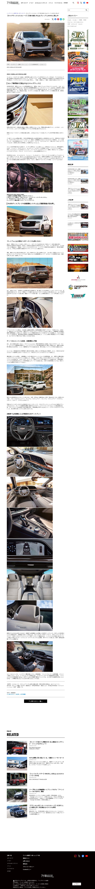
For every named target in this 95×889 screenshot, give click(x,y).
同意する (77, 884)
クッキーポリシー (22, 884)
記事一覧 (16, 13)
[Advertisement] (35, 715)
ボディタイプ (22, 13)
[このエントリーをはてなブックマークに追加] (61, 19)
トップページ (10, 13)
